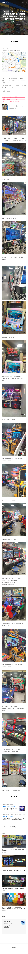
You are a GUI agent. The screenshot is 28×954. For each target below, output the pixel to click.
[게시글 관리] (8, 827)
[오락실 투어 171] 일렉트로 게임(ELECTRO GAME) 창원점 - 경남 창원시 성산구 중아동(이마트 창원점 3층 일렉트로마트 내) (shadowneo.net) (13, 99)
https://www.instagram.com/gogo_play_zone (12, 814)
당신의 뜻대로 (5, 2)
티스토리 (14, 947)
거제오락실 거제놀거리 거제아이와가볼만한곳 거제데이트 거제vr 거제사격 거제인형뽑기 (13, 819)
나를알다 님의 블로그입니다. (8, 923)
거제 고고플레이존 (8, 816)
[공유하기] (7, 827)
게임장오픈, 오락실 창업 (9, 806)
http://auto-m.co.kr (7, 804)
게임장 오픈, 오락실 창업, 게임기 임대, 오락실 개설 (10, 809)
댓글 (3, 917)
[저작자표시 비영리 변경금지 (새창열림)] (18, 826)
